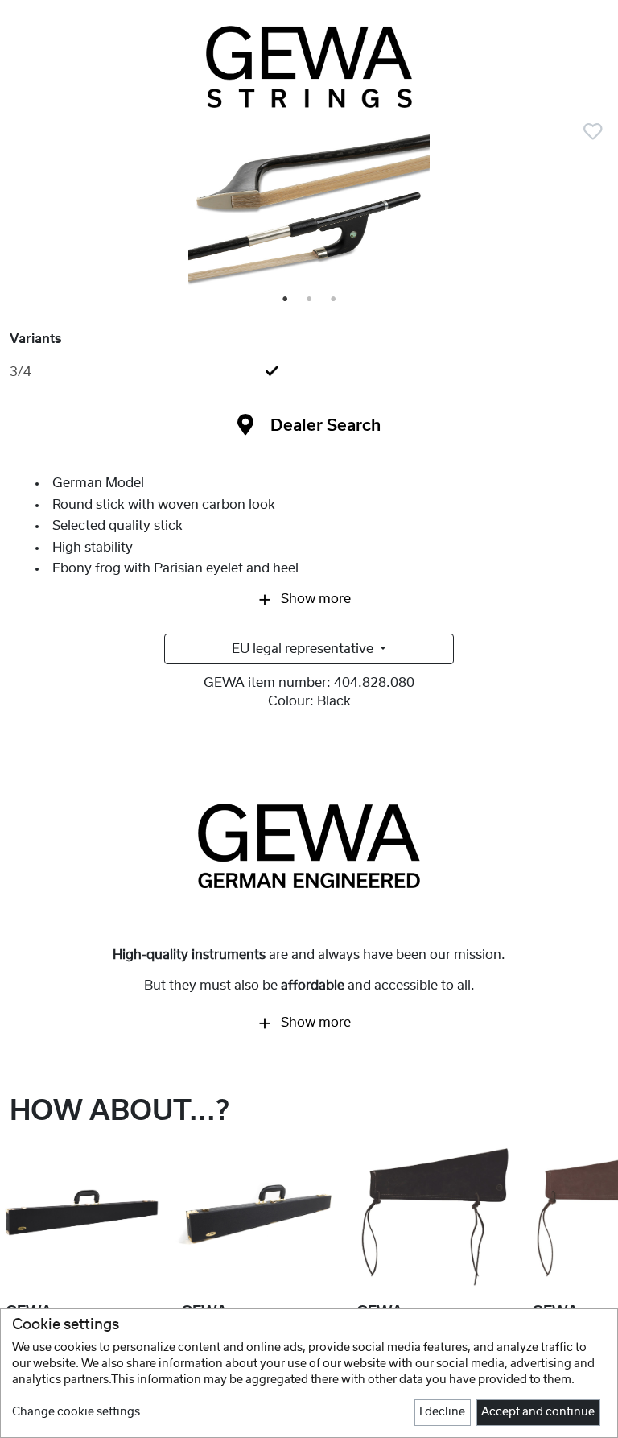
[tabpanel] (309, 211)
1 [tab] (285, 299)
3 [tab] (334, 299)
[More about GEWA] (309, 845)
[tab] (309, 372)
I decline (442, 1412)
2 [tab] (310, 299)
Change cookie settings (76, 1412)
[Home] (309, 66)
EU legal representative (304, 649)
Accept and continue (538, 1412)
